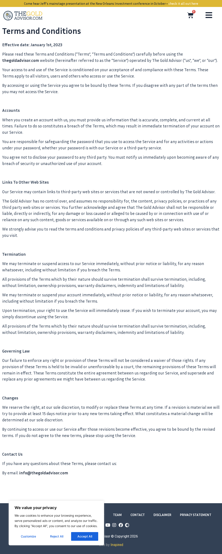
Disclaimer (162, 515)
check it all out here (183, 3)
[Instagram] (114, 525)
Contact (138, 515)
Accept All (84, 536)
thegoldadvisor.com (20, 60)
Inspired (117, 545)
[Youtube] (108, 525)
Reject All (56, 536)
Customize (28, 536)
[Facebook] (121, 525)
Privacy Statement (195, 515)
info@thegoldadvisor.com (43, 472)
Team (117, 515)
